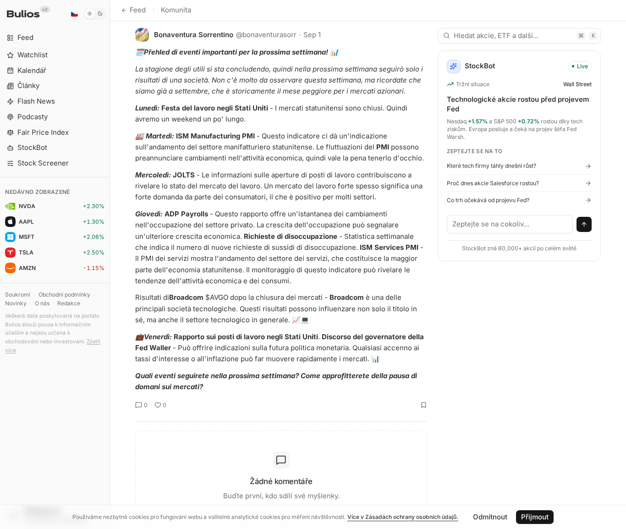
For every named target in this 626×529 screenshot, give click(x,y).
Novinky (16, 303)
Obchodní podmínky (64, 294)
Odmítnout (490, 516)
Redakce (68, 303)
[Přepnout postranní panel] (109, 264)
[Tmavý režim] (95, 14)
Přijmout (535, 516)
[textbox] (510, 224)
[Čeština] (74, 14)
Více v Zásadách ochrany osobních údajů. (402, 516)
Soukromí (17, 294)
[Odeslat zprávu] (584, 224)
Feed (138, 10)
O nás (42, 303)
